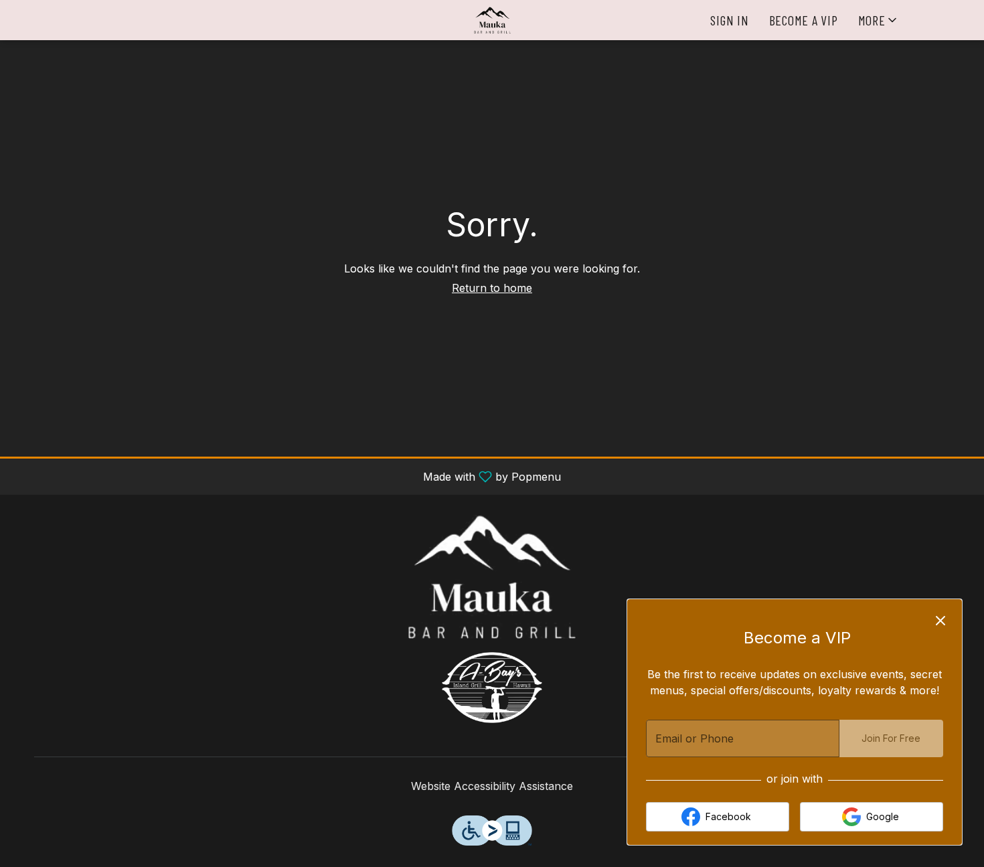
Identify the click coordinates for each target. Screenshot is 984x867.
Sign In (729, 20)
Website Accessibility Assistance (492, 786)
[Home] (492, 575)
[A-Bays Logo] (492, 686)
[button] (878, 20)
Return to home (492, 288)
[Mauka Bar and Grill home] (492, 20)
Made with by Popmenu (285, 476)
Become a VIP (803, 20)
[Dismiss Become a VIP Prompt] (940, 621)
